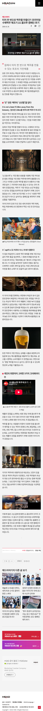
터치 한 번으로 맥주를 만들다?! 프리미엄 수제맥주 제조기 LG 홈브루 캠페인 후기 (21, 21)
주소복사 (39, 26)
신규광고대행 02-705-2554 (26, 707)
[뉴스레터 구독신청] (21, 635)
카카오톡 (35, 26)
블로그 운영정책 (6, 702)
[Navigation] (39, 3)
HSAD (6, 695)
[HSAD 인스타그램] (21, 645)
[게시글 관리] (11, 561)
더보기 (40, 569)
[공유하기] (9, 561)
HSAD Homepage (29, 702)
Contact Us (5, 704)
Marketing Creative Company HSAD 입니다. (15, 669)
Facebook (31, 26)
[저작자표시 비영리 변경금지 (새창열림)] (27, 561)
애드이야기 (5, 17)
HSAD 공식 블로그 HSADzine (8, 3)
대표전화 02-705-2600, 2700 (10, 707)
